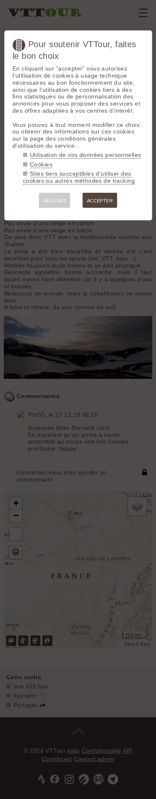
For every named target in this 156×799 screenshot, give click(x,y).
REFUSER (54, 200)
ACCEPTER (100, 200)
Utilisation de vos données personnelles (85, 154)
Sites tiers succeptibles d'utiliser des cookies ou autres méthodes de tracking (79, 177)
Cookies (41, 164)
